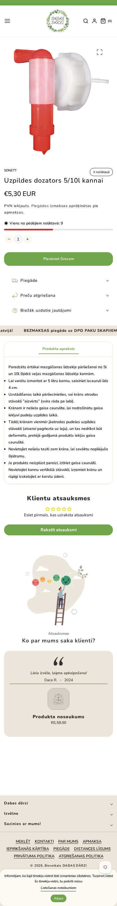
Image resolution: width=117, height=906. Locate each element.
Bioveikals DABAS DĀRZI (66, 865)
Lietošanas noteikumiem (58, 888)
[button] (7, 21)
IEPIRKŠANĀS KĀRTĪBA (28, 848)
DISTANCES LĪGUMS (92, 848)
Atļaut (58, 898)
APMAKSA (92, 841)
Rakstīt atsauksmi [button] (59, 530)
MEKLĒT (23, 841)
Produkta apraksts (58, 348)
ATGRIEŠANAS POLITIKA (81, 856)
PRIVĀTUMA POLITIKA (34, 856)
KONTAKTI (44, 841)
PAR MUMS (68, 841)
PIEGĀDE (61, 848)
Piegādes (40, 205)
